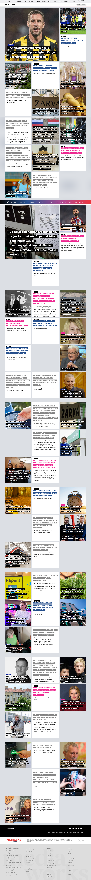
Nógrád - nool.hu (9, 870)
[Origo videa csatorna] (78, 828)
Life (13, 1)
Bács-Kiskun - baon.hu (11, 850)
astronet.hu (49, 850)
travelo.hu (49, 862)
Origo (9, 1)
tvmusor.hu (49, 868)
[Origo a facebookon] (70, 828)
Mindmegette (19, 1)
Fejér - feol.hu (9, 860)
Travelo (44, 1)
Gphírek (49, 1)
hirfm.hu (69, 874)
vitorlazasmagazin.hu (51, 865)
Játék (74, 1)
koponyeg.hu (70, 862)
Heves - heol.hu (9, 865)
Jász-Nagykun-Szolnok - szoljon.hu (13, 867)
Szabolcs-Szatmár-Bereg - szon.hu (13, 874)
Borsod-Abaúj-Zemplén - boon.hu (13, 855)
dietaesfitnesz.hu (51, 863)
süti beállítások (71, 832)
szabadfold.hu (29, 860)
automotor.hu (50, 852)
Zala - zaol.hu (29, 851)
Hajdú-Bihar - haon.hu (11, 863)
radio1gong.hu (71, 872)
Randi (60, 1)
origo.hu (28, 863)
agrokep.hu (28, 872)
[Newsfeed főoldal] (10, 828)
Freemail (38, 1)
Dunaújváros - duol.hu (11, 858)
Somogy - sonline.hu (10, 872)
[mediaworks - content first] (14, 840)
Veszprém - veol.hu (30, 849)
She (55, 1)
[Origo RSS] (81, 828)
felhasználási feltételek (62, 832)
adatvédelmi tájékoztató (52, 832)
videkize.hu (49, 867)
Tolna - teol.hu (9, 875)
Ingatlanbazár (67, 1)
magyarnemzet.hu (30, 858)
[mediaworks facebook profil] (79, 840)
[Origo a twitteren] (73, 828)
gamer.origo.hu (50, 855)
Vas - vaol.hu (29, 848)
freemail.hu (70, 860)
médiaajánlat (82, 832)
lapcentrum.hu (71, 865)
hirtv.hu (28, 862)
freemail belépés (81, 4)
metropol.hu (70, 849)
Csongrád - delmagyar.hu (11, 857)
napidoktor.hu (50, 858)
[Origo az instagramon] (76, 828)
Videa (26, 1)
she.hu (69, 853)
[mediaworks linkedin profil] (83, 840)
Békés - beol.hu (9, 853)
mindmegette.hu (50, 860)
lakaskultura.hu (50, 853)
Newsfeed (31, 1)
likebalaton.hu (50, 857)
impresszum (76, 832)
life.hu (69, 851)
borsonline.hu (50, 876)
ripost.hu (69, 848)
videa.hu (69, 863)
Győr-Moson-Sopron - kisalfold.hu (13, 862)
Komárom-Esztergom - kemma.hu (13, 868)
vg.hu (27, 871)
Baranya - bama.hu (10, 852)
